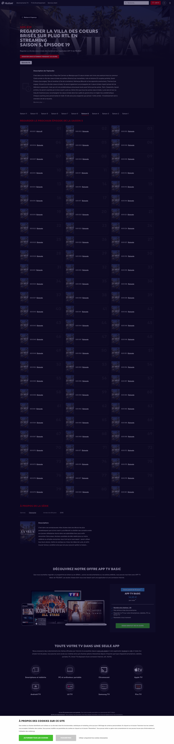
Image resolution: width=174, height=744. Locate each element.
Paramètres (66, 738)
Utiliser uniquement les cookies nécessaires (93, 738)
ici (34, 731)
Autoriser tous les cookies (36, 738)
